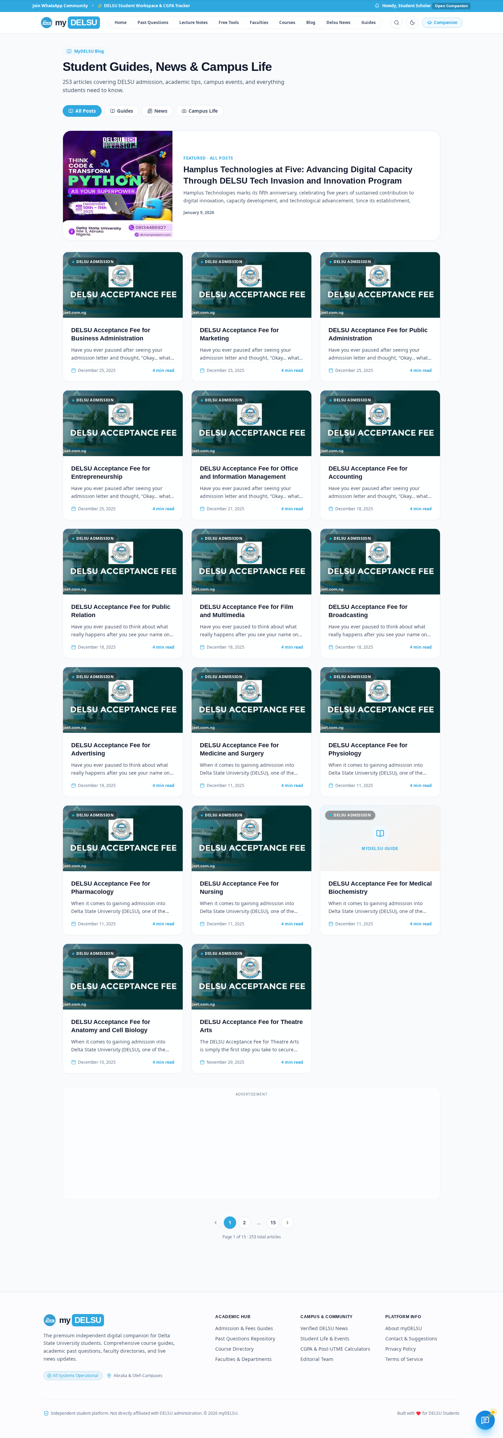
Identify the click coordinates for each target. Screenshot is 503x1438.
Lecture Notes (193, 22)
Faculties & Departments (243, 1359)
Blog (310, 22)
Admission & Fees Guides (244, 1328)
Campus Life (203, 111)
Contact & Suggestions (411, 1338)
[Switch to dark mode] (412, 22)
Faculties (259, 22)
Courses (287, 22)
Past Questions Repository (245, 1338)
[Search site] (396, 22)
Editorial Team (316, 1359)
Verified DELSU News (324, 1328)
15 (273, 1222)
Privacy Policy (400, 1349)
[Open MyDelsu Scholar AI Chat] (485, 1420)
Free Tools (229, 22)
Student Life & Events (324, 1338)
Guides (368, 22)
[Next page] (287, 1222)
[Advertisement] (251, 1148)
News (160, 111)
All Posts (85, 111)
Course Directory (234, 1349)
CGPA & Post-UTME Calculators (335, 1349)
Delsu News (338, 22)
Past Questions (153, 22)
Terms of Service (404, 1359)
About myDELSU (403, 1328)
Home (121, 22)
